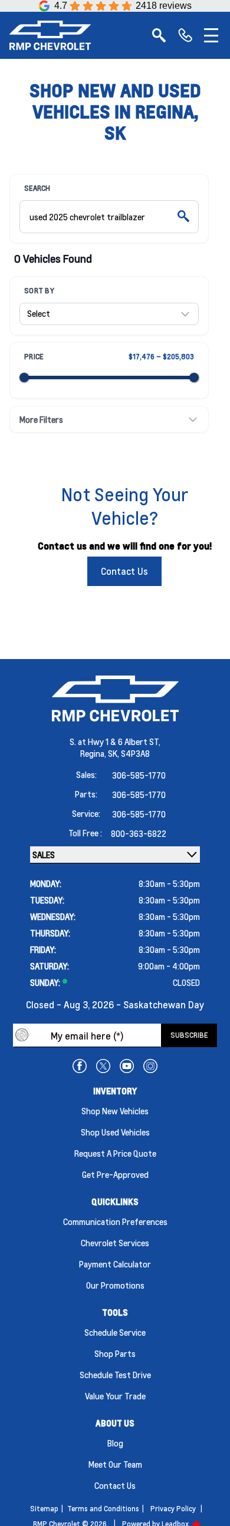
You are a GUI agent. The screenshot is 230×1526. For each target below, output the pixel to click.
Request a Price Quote (115, 1153)
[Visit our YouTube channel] (127, 1066)
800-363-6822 (138, 833)
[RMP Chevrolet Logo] (50, 35)
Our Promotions (115, 1285)
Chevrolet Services (115, 1242)
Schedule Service (115, 1332)
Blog (115, 1443)
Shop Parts (115, 1353)
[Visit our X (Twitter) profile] (103, 1066)
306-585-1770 (139, 775)
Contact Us (124, 571)
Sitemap (44, 1508)
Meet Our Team (115, 1464)
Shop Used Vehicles (115, 1132)
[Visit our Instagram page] (150, 1066)
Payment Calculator (115, 1264)
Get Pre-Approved (115, 1174)
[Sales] (185, 35)
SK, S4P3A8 (129, 753)
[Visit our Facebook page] (80, 1066)
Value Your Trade (115, 1396)
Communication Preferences (115, 1221)
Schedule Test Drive (115, 1374)
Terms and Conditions (103, 1508)
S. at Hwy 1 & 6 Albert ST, (115, 741)
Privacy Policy (173, 1508)
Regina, (94, 753)
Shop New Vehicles (115, 1110)
